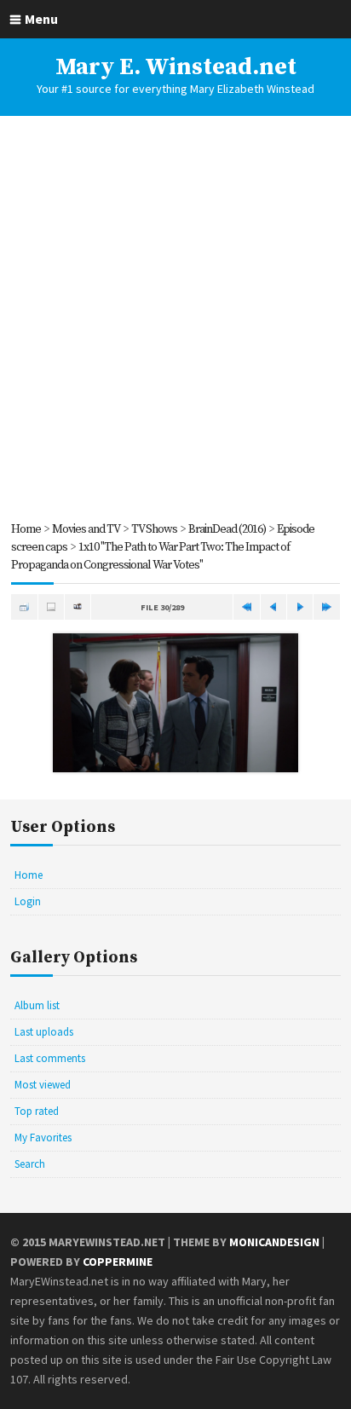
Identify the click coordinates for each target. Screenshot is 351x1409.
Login (27, 901)
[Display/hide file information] (51, 607)
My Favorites (43, 1137)
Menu (41, 18)
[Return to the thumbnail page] (24, 607)
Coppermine (117, 1261)
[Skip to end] (326, 607)
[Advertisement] (175, 318)
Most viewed (42, 1084)
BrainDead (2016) (227, 529)
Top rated (36, 1111)
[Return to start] (246, 607)
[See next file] (300, 607)
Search (29, 1164)
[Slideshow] (77, 607)
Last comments (49, 1058)
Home (26, 529)
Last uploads (43, 1032)
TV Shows (154, 529)
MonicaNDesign (274, 1242)
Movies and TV (86, 529)
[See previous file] (273, 607)
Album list (37, 1005)
